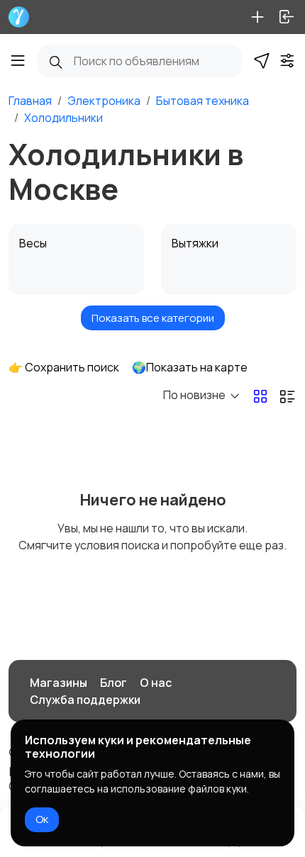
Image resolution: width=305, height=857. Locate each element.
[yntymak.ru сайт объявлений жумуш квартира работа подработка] (19, 17)
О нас (156, 682)
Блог (113, 682)
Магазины (58, 682)
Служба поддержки (85, 699)
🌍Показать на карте (190, 367)
